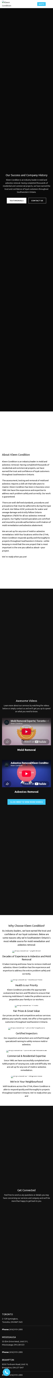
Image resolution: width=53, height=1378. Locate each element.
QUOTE (41, 4)
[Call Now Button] (6, 1372)
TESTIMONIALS (17, 201)
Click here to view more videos (26, 802)
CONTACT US (37, 201)
